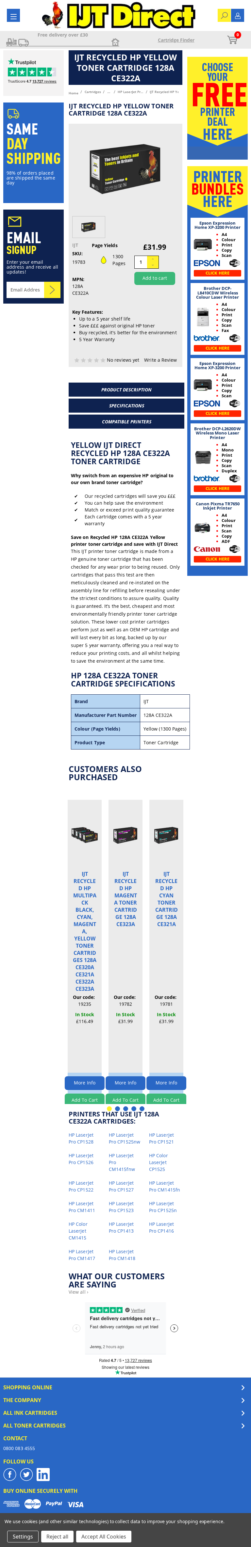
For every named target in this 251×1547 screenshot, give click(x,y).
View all (78, 1292)
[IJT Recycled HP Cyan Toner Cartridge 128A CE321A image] (166, 835)
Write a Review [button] (160, 360)
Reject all (57, 1536)
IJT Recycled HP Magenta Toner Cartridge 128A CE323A (125, 899)
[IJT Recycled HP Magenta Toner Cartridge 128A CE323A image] (125, 835)
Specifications (126, 406)
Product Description (126, 390)
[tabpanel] (84, 955)
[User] (238, 15)
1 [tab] (109, 1108)
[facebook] (9, 1474)
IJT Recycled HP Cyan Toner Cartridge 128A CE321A (166, 899)
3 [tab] (125, 1108)
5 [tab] (142, 1108)
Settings (23, 1536)
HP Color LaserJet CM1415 (78, 1231)
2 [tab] (117, 1108)
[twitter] (26, 1474)
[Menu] (13, 16)
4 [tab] (133, 1108)
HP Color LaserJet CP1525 (158, 1162)
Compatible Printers (126, 421)
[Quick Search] (224, 15)
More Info (84, 1083)
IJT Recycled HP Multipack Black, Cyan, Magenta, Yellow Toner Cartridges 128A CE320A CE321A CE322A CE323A (84, 931)
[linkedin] (43, 1474)
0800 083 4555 (19, 1448)
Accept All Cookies (103, 1536)
